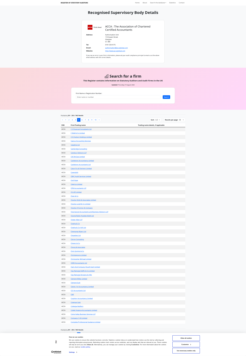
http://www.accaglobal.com (115, 51)
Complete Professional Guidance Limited (85, 322)
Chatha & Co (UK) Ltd (78, 228)
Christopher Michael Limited (81, 259)
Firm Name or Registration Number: (89, 93)
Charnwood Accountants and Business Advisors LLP (89, 212)
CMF (72, 294)
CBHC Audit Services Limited (81, 176)
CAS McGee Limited (78, 157)
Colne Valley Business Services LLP (83, 314)
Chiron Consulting (77, 239)
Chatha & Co (75, 224)
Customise (185, 344)
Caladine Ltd (75, 145)
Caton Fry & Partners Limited (81, 168)
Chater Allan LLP (76, 220)
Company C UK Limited (79, 318)
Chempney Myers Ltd (78, 231)
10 (95, 120)
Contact (181, 3)
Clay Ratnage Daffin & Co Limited (83, 271)
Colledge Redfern (77, 306)
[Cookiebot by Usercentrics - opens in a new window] (56, 352)
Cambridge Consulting (79, 149)
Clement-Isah (75, 283)
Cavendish (74, 172)
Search (166, 97)
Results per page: (171, 120)
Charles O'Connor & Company (82, 208)
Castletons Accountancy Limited (82, 161)
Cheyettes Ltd (76, 235)
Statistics (172, 3)
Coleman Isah (76, 302)
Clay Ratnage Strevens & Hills (81, 275)
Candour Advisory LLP (79, 153)
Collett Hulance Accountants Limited (84, 310)
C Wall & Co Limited (78, 133)
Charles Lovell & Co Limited (80, 204)
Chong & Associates (78, 247)
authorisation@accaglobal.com (116, 48)
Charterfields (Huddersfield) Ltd (82, 216)
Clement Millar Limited (79, 279)
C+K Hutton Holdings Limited (81, 137)
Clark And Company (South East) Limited (85, 267)
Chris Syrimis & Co (77, 251)
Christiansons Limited (78, 255)
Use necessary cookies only (186, 350)
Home (137, 3)
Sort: (152, 120)
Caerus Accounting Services (81, 141)
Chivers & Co (75, 243)
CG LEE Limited (76, 192)
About (145, 3)
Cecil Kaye (74, 180)
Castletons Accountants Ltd (81, 165)
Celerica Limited (76, 184)
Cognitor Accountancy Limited (82, 298)
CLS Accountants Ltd (78, 291)
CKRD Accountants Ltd (79, 263)
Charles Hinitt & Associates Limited (83, 200)
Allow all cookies (186, 338)
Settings (72, 352)
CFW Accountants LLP (78, 188)
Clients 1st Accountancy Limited (82, 287)
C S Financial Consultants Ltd (81, 129)
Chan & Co (74, 196)
